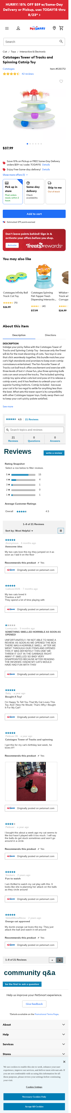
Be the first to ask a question (22, 984)
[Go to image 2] (30, 144)
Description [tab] (19, 335)
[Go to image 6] (41, 144)
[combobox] (34, 41)
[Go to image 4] (35, 144)
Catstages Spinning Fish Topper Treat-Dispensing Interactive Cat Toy (43, 296)
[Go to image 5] (38, 144)
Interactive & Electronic (33, 51)
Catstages (8, 68)
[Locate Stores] (54, 28)
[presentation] (31, 781)
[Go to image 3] (33, 144)
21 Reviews (32, 419)
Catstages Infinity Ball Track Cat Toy (15, 294)
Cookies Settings (34, 1087)
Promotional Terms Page (46, 1014)
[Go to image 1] (27, 144)
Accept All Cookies (34, 1106)
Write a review (55, 454)
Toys (13, 51)
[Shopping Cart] (61, 28)
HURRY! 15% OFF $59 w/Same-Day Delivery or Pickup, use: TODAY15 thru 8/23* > (34, 9)
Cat (5, 51)
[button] (59, 960)
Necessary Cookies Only (34, 1096)
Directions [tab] (50, 335)
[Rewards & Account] (18, 28)
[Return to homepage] (37, 28)
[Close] (64, 1062)
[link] (11, 419)
